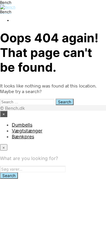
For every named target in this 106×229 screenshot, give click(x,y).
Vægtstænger (27, 131)
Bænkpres (23, 136)
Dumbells (22, 125)
